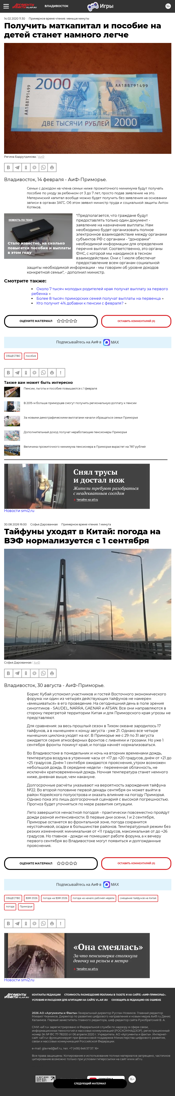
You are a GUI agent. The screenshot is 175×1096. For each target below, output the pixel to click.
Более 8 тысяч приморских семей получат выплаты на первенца (98, 298)
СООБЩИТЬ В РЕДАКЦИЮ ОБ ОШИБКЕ (136, 1000)
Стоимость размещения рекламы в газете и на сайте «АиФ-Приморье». (115, 994)
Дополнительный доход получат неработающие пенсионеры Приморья (75, 432)
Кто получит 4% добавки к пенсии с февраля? (80, 303)
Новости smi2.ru (19, 511)
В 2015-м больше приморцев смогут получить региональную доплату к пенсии (80, 403)
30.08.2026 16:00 (15, 524)
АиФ (41, 156)
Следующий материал (90, 1083)
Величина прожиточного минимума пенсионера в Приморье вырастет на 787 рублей (85, 446)
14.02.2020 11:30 (14, 18)
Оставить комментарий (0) (136, 321)
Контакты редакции (46, 994)
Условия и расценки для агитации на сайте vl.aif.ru (70, 1000)
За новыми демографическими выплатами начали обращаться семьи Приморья (81, 417)
